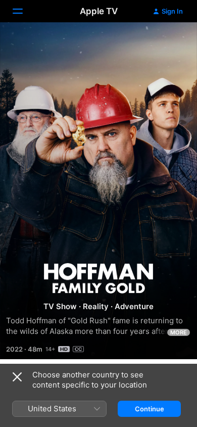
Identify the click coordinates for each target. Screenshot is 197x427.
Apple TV (99, 11)
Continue (149, 409)
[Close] (17, 376)
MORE (178, 332)
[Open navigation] (24, 11)
